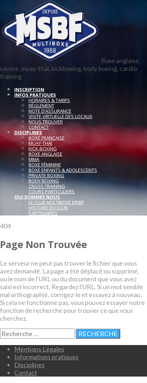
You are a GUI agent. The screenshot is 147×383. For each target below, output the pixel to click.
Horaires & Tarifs (49, 100)
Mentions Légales (39, 349)
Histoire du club (48, 207)
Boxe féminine (45, 164)
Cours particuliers (52, 191)
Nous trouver (46, 121)
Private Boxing (46, 175)
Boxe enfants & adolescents (63, 170)
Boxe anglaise (45, 154)
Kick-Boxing (43, 148)
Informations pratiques (46, 357)
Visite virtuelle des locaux (60, 116)
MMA (34, 159)
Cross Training (47, 186)
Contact (39, 127)
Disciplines (29, 365)
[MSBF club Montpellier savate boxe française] (50, 60)
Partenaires (43, 213)
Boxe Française (47, 138)
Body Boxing (44, 181)
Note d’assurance (50, 111)
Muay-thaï (40, 143)
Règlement (41, 105)
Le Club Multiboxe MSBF (56, 202)
